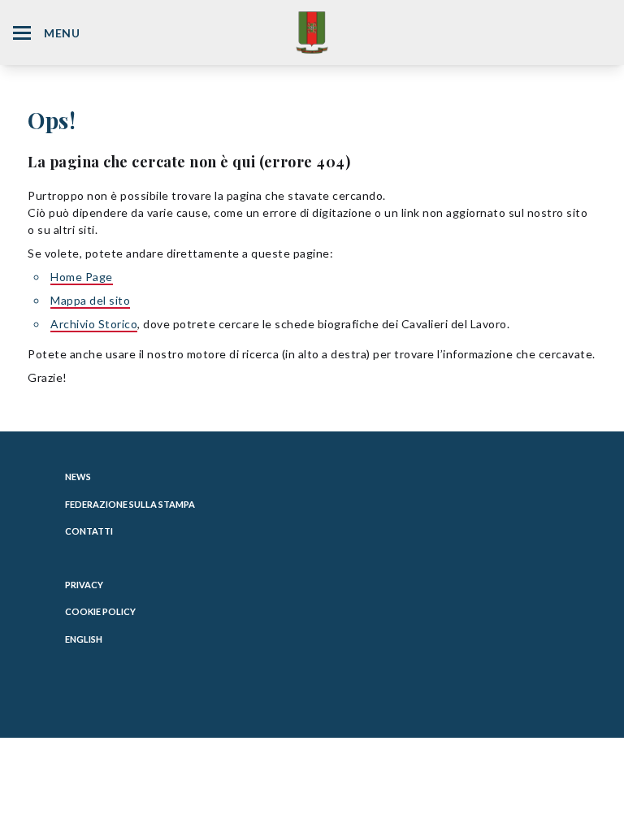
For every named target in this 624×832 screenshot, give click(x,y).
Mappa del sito (90, 300)
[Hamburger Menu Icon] (22, 33)
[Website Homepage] (312, 32)
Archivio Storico (93, 324)
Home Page (81, 277)
